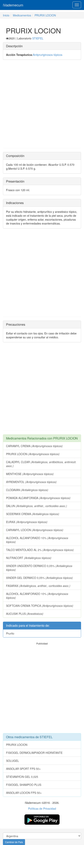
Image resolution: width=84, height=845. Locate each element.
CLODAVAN (27, 490)
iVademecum (13, 4)
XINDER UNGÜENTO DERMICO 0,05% (39, 568)
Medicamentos (22, 15)
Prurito (10, 633)
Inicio (6, 15)
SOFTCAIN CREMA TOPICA (39, 606)
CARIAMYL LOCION (34, 530)
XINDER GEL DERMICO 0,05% (39, 578)
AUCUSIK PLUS (24, 614)
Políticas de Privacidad (42, 808)
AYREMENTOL (31, 482)
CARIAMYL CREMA (34, 446)
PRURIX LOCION (45, 15)
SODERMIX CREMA (32, 514)
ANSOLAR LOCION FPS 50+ (24, 793)
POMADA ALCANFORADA (38, 498)
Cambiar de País (14, 842)
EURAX (26, 522)
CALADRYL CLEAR (41, 464)
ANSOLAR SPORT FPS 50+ (23, 769)
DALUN (36, 506)
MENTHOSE (30, 474)
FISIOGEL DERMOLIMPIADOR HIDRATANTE (34, 753)
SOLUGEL (12, 761)
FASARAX (38, 586)
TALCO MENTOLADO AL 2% (40, 550)
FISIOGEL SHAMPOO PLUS (23, 785)
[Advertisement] (42, 106)
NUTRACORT (28, 558)
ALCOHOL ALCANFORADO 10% (37, 540)
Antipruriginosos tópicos (47, 55)
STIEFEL (37, 38)
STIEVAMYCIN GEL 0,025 (22, 777)
